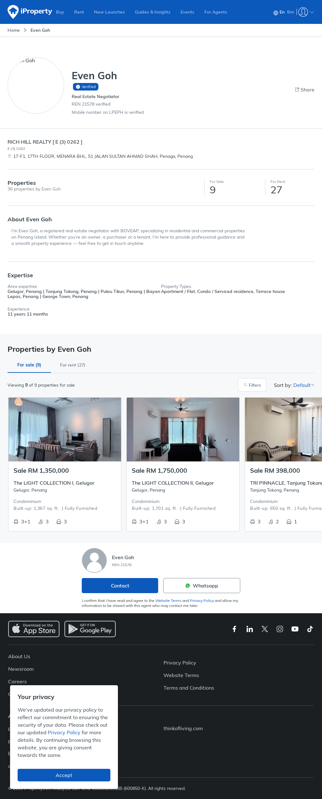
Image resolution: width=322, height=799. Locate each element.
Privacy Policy (202, 600)
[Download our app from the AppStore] (33, 629)
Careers (17, 681)
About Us (19, 656)
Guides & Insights (152, 12)
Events (187, 12)
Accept (64, 775)
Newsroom (21, 669)
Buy (60, 12)
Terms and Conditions (189, 688)
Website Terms (168, 600)
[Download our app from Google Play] (90, 629)
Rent (79, 12)
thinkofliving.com (183, 728)
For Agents (215, 12)
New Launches (109, 12)
